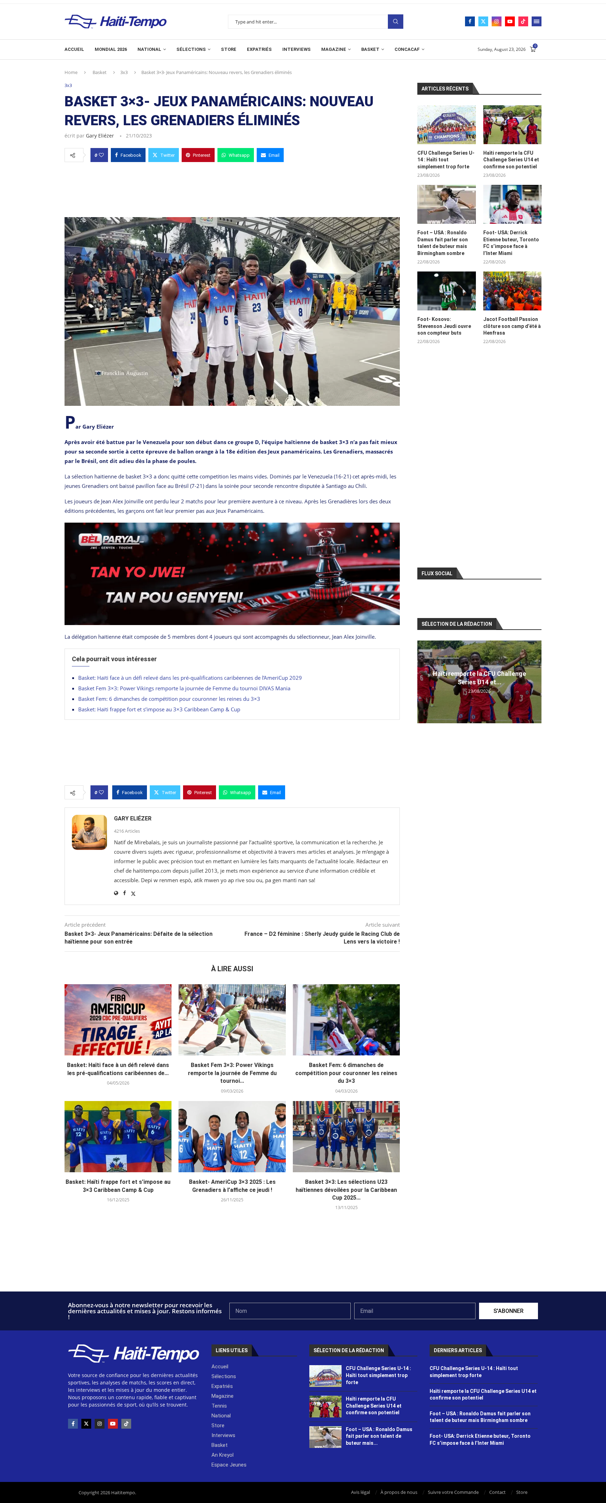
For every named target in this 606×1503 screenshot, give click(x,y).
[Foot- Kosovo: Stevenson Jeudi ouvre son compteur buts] (446, 290)
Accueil (74, 49)
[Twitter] (483, 21)
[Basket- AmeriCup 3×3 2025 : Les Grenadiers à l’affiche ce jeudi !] (232, 1137)
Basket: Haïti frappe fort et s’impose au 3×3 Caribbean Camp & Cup (159, 709)
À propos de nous (399, 1492)
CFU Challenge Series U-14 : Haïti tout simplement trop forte (445, 159)
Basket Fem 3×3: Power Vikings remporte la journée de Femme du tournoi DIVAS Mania (184, 688)
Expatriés (259, 49)
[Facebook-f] (73, 1424)
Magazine (333, 49)
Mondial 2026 (111, 49)
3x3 (124, 72)
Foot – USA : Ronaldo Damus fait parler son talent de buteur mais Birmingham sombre (442, 243)
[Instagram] (496, 21)
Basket (370, 49)
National (149, 49)
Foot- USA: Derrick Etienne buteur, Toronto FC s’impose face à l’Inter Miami (511, 243)
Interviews (296, 49)
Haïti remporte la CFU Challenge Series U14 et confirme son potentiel (511, 159)
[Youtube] (510, 21)
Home (71, 72)
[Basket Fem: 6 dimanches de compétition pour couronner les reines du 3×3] (346, 1020)
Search (395, 21)
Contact (497, 1492)
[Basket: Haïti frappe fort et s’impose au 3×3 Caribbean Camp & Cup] (118, 1137)
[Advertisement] (232, 187)
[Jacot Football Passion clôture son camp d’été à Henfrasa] (512, 290)
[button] (423, 681)
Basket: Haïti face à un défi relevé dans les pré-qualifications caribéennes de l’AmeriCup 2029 (190, 677)
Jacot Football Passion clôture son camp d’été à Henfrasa (512, 326)
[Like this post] (101, 155)
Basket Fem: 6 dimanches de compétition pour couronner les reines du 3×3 (169, 698)
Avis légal (360, 1492)
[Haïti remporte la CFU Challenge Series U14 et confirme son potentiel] (512, 124)
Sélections (191, 49)
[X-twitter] (86, 1424)
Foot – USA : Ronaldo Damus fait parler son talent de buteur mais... (379, 1436)
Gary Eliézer (100, 135)
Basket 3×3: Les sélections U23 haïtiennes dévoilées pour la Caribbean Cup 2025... (346, 1190)
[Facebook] (470, 21)
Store (228, 49)
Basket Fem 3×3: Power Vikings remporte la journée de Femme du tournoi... (232, 1073)
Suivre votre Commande (453, 1492)
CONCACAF (407, 49)
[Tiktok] (523, 21)
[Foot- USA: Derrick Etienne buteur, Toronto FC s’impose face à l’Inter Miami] (512, 204)
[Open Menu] (536, 21)
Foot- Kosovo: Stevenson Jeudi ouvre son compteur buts (444, 326)
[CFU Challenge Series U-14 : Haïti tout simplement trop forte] (446, 124)
